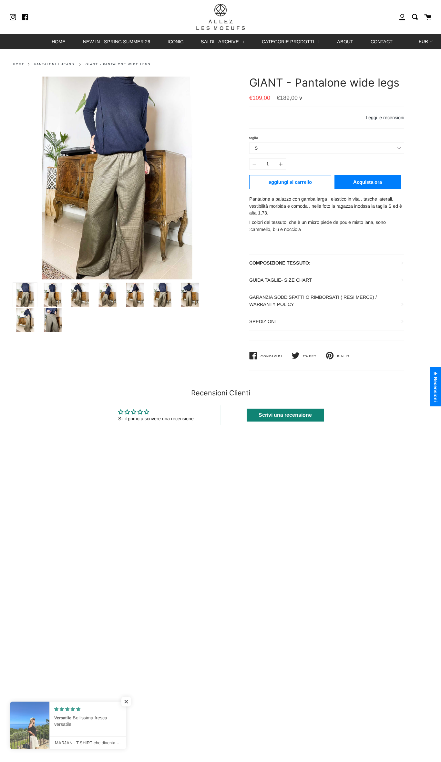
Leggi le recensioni (385, 117)
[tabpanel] (114, 178)
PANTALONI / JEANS (54, 64)
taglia (253, 138)
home (19, 64)
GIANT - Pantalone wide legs (118, 64)
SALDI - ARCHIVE (220, 41)
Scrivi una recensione (285, 415)
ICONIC (175, 41)
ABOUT (345, 41)
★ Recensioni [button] (435, 386)
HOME (59, 41)
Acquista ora (367, 182)
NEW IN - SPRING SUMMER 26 (116, 41)
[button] (129, 701)
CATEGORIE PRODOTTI (288, 41)
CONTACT (382, 41)
